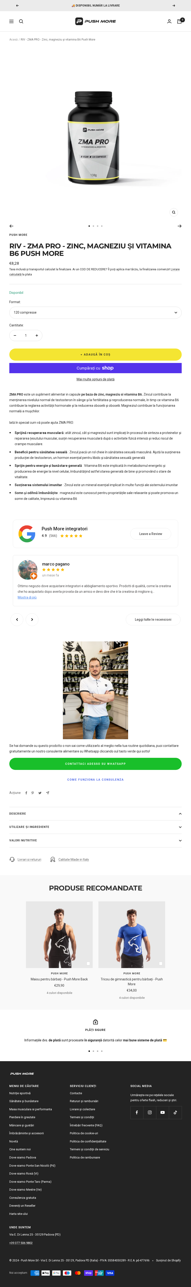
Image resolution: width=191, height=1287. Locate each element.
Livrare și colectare (82, 1109)
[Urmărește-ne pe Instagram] (149, 1112)
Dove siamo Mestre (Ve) (25, 1189)
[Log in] (169, 21)
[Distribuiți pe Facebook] (26, 793)
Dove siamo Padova (22, 1157)
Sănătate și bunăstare (23, 1101)
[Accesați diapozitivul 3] (97, 226)
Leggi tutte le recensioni (153, 619)
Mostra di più (27, 597)
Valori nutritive (23, 840)
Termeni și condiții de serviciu (89, 1149)
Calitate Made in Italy (73, 859)
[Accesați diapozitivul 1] (89, 226)
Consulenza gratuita (22, 1197)
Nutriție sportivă (20, 1093)
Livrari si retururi (29, 859)
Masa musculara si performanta (30, 1109)
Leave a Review (150, 534)
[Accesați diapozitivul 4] (101, 226)
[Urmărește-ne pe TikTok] (175, 1112)
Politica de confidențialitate (88, 1141)
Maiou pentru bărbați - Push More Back (59, 979)
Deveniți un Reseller (22, 1205)
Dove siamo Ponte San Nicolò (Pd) (32, 1165)
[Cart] (179, 21)
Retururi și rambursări (84, 1101)
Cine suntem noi (20, 1149)
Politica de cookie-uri (84, 1133)
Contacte (76, 1093)
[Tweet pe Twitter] (40, 793)
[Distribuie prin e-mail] (47, 792)
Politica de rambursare (85, 1157)
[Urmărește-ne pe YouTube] (162, 1112)
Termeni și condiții (82, 1117)
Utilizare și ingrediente (29, 827)
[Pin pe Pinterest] (32, 793)
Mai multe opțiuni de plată (96, 379)
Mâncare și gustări (21, 1125)
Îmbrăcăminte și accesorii (26, 1133)
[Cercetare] (21, 21)
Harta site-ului (18, 1214)
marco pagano (56, 564)
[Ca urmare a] (180, 226)
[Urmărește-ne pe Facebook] (136, 1112)
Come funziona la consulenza (95, 779)
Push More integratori (65, 529)
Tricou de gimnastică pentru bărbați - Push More (132, 981)
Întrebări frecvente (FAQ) (86, 1125)
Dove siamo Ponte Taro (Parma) (30, 1181)
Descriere (17, 813)
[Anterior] (11, 226)
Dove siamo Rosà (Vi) (23, 1173)
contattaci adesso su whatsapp (95, 763)
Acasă (13, 39)
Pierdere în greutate (22, 1117)
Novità (13, 1141)
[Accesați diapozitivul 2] (93, 226)
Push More (18, 235)
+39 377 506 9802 (21, 1243)
